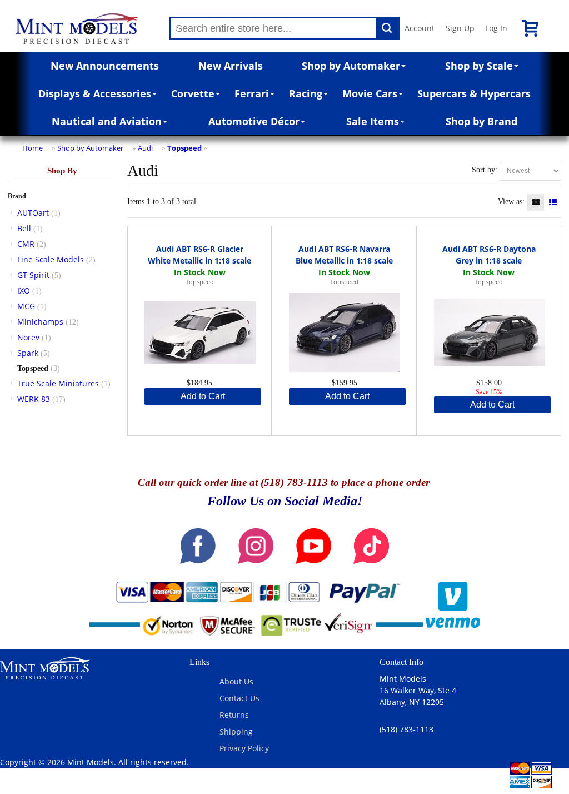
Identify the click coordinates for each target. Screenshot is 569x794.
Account (420, 28)
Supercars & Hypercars (474, 93)
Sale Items (372, 121)
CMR (25, 244)
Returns (234, 714)
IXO (23, 290)
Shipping (236, 731)
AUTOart (33, 212)
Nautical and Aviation (107, 121)
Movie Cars (369, 93)
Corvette (192, 93)
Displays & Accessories (94, 93)
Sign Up (460, 28)
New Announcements (105, 65)
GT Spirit (33, 275)
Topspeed (184, 148)
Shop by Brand (481, 121)
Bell (24, 228)
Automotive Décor (254, 121)
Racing (305, 93)
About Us (236, 681)
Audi (145, 148)
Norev (28, 337)
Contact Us (239, 698)
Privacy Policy (244, 748)
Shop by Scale (479, 65)
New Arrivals (230, 65)
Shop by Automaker (351, 65)
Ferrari (251, 93)
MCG (26, 306)
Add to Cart (203, 396)
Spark (27, 353)
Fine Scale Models (50, 259)
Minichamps (40, 321)
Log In (496, 28)
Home (32, 148)
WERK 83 (33, 399)
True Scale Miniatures (58, 383)
